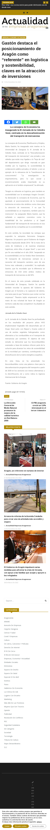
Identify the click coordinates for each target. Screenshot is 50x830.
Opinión (7, 710)
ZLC (5, 747)
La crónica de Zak (11, 692)
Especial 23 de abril (11, 677)
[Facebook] (8, 122)
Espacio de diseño (11, 670)
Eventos (7, 681)
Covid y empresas (11, 636)
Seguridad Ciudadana (12, 725)
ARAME (7, 622)
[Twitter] (17, 122)
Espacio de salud (10, 673)
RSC (5, 721)
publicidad (8, 714)
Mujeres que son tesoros (14, 707)
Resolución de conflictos (13, 718)
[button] (44, 2)
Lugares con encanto (12, 695)
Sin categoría (9, 729)
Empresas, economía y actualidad (13, 37)
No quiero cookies (21, 826)
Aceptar (7, 826)
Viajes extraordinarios (12, 743)
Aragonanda (8, 618)
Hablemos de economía (13, 688)
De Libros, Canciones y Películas (16, 644)
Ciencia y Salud (9, 633)
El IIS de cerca (9, 651)
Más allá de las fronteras (14, 703)
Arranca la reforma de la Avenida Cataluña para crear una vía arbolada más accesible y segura (23, 519)
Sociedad (7, 732)
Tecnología (8, 736)
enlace (39, 822)
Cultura (6, 640)
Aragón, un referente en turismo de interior (24, 471)
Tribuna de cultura (11, 740)
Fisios (6, 684)
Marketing (8, 699)
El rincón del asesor (12, 655)
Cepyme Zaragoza (11, 629)
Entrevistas (8, 666)
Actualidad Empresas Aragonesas (18, 475)
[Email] (34, 122)
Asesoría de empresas (12, 625)
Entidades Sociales (11, 662)
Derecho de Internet (12, 647)
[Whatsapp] (26, 122)
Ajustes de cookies (38, 826)
